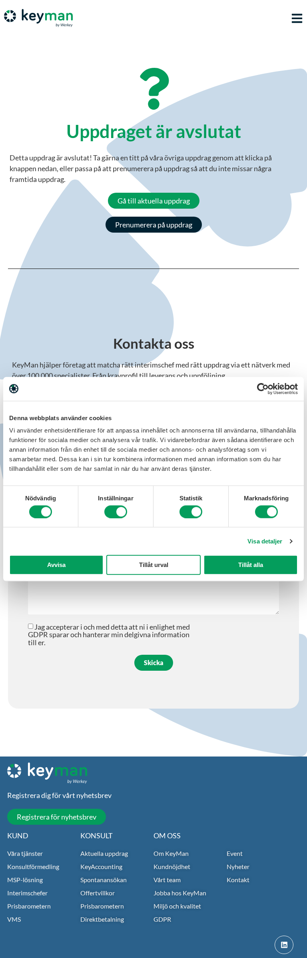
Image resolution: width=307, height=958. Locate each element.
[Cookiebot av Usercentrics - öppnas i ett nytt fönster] (263, 389)
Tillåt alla (250, 564)
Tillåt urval (153, 564)
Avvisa (56, 564)
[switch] (115, 511)
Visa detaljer (264, 540)
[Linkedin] (284, 945)
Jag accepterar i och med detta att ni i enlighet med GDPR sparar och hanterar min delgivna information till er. (109, 634)
